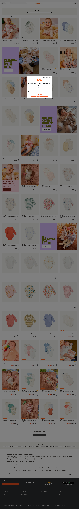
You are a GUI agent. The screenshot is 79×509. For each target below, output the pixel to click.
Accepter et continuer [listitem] (40, 96)
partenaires (31, 86)
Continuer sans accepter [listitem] (47, 77)
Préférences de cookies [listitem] (39, 94)
